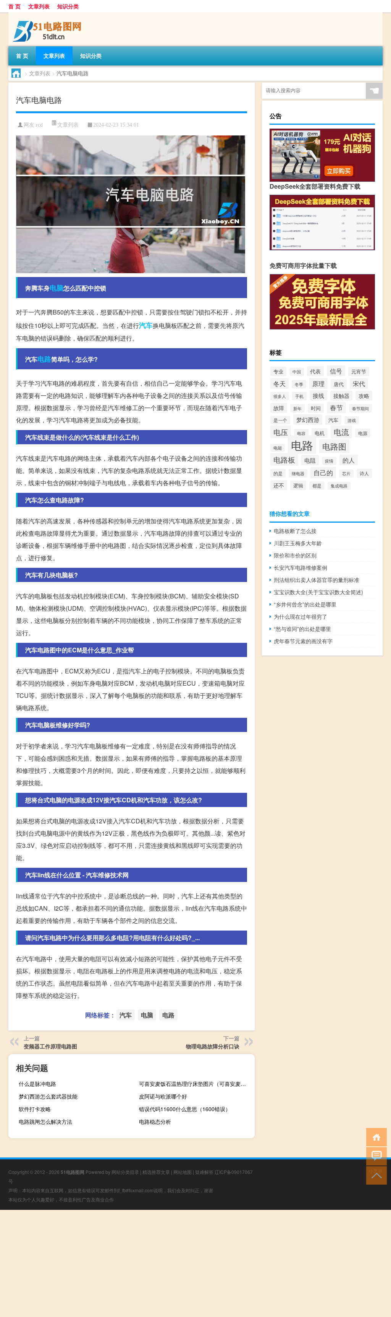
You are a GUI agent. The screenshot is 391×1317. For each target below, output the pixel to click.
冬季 (299, 384)
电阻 (310, 460)
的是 (278, 473)
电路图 (334, 446)
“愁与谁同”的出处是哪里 (302, 628)
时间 (316, 408)
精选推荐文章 (156, 1172)
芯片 (346, 473)
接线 (318, 395)
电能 (277, 448)
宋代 (359, 383)
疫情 (329, 461)
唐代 (339, 384)
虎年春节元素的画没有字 (303, 641)
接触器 (341, 395)
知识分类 (68, 6)
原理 (318, 383)
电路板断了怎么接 (295, 531)
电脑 (56, 288)
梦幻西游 (307, 420)
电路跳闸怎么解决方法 (45, 1121)
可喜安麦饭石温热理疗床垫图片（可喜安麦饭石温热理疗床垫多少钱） (196, 1083)
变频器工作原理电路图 (50, 1046)
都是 (317, 485)
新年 (297, 408)
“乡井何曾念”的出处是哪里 (305, 604)
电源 (362, 433)
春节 (336, 407)
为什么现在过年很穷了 (300, 616)
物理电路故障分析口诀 (212, 1046)
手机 (299, 396)
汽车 (146, 325)
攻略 (364, 395)
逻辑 (298, 485)
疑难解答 (204, 1172)
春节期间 (360, 408)
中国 (296, 372)
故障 (278, 408)
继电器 (298, 473)
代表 (315, 371)
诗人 (364, 473)
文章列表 (39, 6)
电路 (44, 359)
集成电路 (339, 486)
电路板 (284, 459)
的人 (349, 460)
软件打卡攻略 (35, 1109)
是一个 (280, 420)
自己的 (323, 472)
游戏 (351, 420)
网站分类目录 (125, 1172)
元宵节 (358, 371)
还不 (278, 485)
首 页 (14, 6)
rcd (39, 125)
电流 (341, 432)
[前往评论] (374, 1155)
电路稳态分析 (155, 1121)
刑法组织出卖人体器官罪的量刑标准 (316, 580)
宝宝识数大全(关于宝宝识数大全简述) (318, 592)
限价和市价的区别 (295, 555)
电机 (320, 433)
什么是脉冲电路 (37, 1083)
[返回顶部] (374, 1174)
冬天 (279, 383)
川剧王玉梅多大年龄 (298, 543)
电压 (280, 432)
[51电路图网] (48, 15)
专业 (278, 371)
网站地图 (182, 1172)
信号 (336, 371)
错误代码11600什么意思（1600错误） (185, 1109)
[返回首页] (374, 1136)
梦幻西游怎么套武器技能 (48, 1096)
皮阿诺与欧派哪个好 (163, 1096)
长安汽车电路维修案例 (300, 567)
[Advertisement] (195, 1263)
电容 (301, 433)
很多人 (279, 396)
